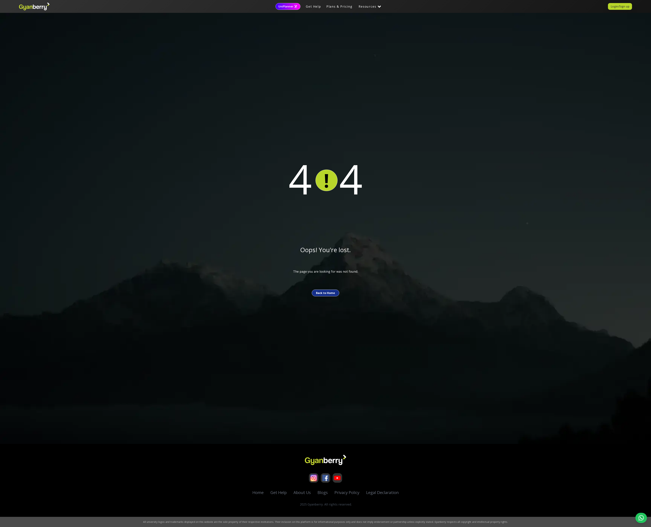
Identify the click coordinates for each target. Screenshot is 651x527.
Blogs (323, 492)
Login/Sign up (620, 6)
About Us (302, 492)
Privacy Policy (346, 492)
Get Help (313, 6)
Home (258, 492)
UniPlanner (285, 6)
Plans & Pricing (339, 6)
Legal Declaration (382, 492)
